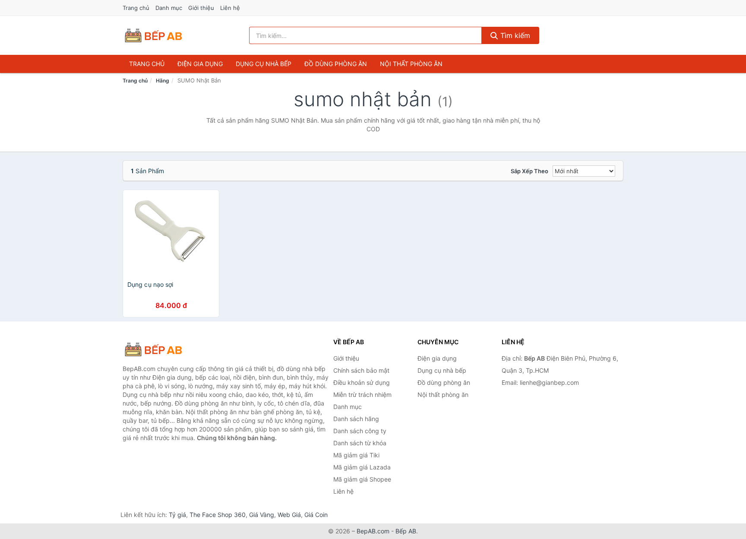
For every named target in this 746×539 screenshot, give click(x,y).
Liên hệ (230, 7)
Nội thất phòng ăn (411, 63)
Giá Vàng (261, 514)
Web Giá (289, 514)
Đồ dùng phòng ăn (335, 63)
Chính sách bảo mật (361, 370)
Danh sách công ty (359, 430)
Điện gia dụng (200, 63)
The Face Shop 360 (218, 514)
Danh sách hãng (356, 418)
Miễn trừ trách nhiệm (362, 394)
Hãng (162, 80)
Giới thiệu (201, 7)
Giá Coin (316, 514)
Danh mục (168, 7)
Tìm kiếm (514, 35)
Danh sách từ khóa (359, 443)
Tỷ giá (177, 514)
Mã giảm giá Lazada (362, 467)
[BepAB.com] (153, 35)
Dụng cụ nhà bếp (263, 63)
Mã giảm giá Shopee (362, 479)
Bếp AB (405, 531)
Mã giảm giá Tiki (356, 455)
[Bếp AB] (166, 349)
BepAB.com (373, 531)
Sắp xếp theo (529, 171)
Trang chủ (136, 7)
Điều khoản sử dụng (361, 382)
